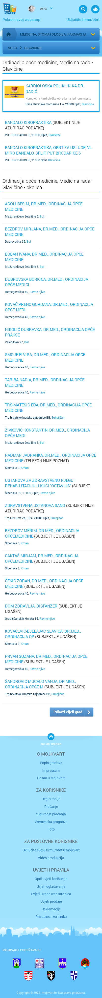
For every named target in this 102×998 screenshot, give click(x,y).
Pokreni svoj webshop (21, 19)
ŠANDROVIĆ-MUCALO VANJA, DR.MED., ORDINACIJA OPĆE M (40, 684)
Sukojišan (58, 417)
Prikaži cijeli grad (67, 711)
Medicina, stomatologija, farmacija (53, 34)
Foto (51, 829)
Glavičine (33, 48)
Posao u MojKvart (51, 778)
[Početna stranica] (8, 34)
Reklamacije (51, 909)
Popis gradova (51, 762)
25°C (43, 9)
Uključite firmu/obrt (83, 19)
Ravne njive (37, 292)
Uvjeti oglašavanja (51, 886)
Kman (25, 468)
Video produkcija (51, 857)
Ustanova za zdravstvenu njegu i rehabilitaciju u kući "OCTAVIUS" (40, 483)
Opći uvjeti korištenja (51, 878)
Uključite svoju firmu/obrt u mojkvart (51, 850)
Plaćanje (51, 806)
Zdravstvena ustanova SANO (35, 505)
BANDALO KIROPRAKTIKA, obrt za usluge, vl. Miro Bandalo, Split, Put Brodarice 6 (49, 150)
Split (12, 48)
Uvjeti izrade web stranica (51, 893)
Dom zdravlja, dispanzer (31, 606)
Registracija (51, 798)
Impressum (51, 770)
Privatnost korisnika (51, 916)
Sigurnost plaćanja (51, 814)
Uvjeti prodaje (51, 901)
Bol (42, 216)
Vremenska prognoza (51, 821)
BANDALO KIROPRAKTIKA (28, 122)
